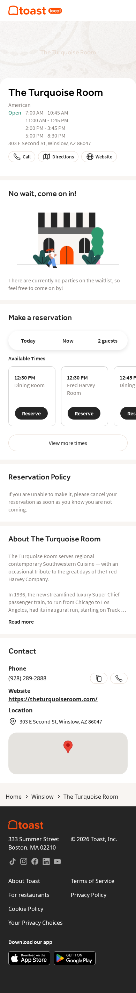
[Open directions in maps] (68, 753)
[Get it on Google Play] (75, 958)
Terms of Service (92, 881)
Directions (63, 157)
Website (104, 157)
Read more (21, 621)
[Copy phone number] (98, 678)
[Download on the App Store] (29, 958)
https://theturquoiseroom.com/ (53, 699)
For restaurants (29, 895)
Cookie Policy (25, 909)
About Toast (24, 881)
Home (14, 796)
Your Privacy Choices (35, 922)
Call (27, 157)
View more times (68, 442)
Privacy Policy (88, 895)
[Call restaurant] (119, 678)
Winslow (42, 796)
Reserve (31, 413)
